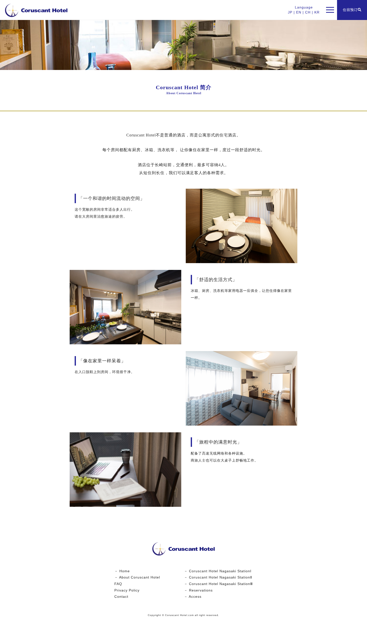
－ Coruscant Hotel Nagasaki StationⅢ (218, 584)
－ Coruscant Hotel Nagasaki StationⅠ (217, 571)
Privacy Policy (127, 590)
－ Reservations (198, 590)
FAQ (118, 584)
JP (290, 12)
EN (298, 12)
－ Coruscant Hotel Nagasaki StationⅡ (218, 577)
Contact (121, 597)
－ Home (122, 571)
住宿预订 (350, 10)
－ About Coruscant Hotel (137, 577)
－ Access (192, 597)
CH (308, 12)
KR (317, 12)
